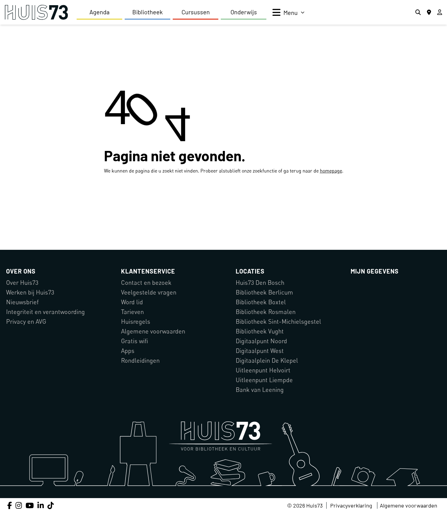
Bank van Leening (260, 389)
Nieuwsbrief (22, 302)
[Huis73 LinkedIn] (40, 505)
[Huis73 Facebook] (9, 505)
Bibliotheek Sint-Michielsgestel (278, 321)
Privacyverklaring (351, 505)
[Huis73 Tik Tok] (50, 505)
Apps (127, 350)
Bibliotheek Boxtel (261, 302)
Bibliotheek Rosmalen (266, 312)
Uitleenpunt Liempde (264, 380)
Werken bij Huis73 (30, 292)
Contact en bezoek (146, 282)
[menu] (288, 12)
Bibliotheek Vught (260, 331)
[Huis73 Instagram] (18, 505)
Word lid (132, 302)
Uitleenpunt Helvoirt (263, 370)
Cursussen (196, 12)
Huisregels (135, 321)
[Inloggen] (439, 12)
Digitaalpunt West (260, 350)
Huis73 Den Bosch (260, 282)
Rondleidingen (140, 360)
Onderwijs (243, 12)
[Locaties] (429, 12)
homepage (331, 171)
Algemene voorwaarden (153, 331)
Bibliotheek (147, 12)
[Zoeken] (418, 12)
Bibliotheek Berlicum (264, 292)
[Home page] (36, 12)
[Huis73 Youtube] (29, 505)
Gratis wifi (134, 341)
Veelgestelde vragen (148, 292)
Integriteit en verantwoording (45, 312)
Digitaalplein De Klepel (267, 360)
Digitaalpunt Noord (261, 341)
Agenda (99, 12)
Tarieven (132, 312)
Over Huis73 (22, 282)
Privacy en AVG (26, 321)
